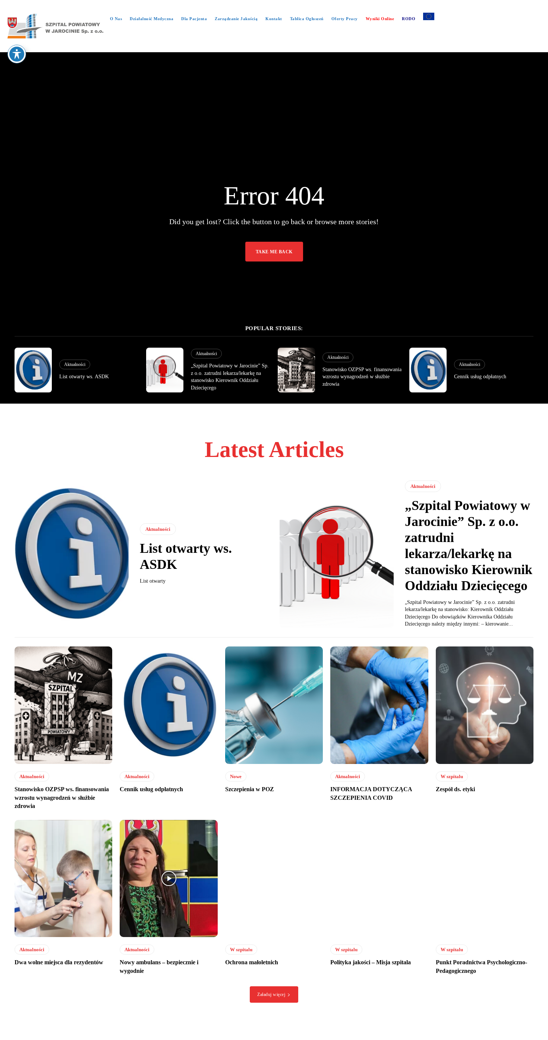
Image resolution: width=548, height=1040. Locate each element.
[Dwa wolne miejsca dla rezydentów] (63, 878)
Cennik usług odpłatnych (480, 376)
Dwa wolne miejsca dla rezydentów (59, 962)
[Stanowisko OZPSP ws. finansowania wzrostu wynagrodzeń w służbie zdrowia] (296, 370)
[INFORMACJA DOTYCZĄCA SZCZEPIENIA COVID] (379, 705)
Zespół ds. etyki (455, 789)
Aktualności (74, 364)
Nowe (236, 776)
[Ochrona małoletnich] (274, 878)
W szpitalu (452, 776)
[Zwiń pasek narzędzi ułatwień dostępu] (17, 54)
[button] (274, 44)
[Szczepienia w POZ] (274, 705)
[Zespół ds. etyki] (484, 705)
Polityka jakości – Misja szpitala (370, 962)
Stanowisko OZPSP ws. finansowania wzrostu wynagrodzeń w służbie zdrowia (361, 377)
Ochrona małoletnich (251, 962)
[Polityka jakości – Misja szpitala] (379, 878)
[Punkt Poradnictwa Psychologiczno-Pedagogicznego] (484, 878)
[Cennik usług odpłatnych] (428, 370)
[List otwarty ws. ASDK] (33, 370)
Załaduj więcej (271, 994)
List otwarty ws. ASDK (84, 376)
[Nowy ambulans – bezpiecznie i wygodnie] (168, 878)
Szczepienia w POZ (249, 789)
